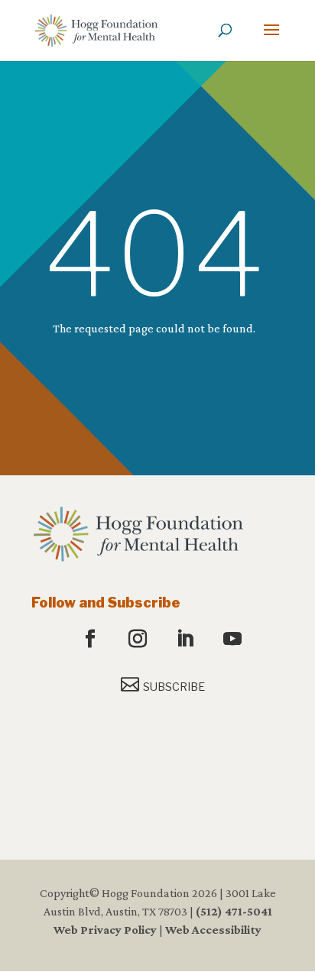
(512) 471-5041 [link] (234, 911)
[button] (271, 39)
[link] (96, 29)
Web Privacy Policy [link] (105, 929)
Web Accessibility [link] (213, 929)
